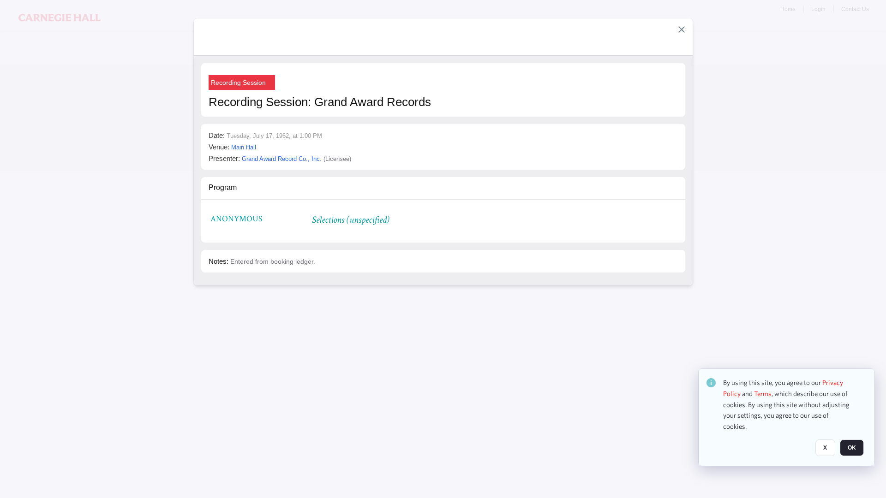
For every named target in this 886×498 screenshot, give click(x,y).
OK (852, 448)
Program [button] (223, 187)
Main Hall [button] (243, 147)
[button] (681, 29)
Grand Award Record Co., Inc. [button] (282, 158)
